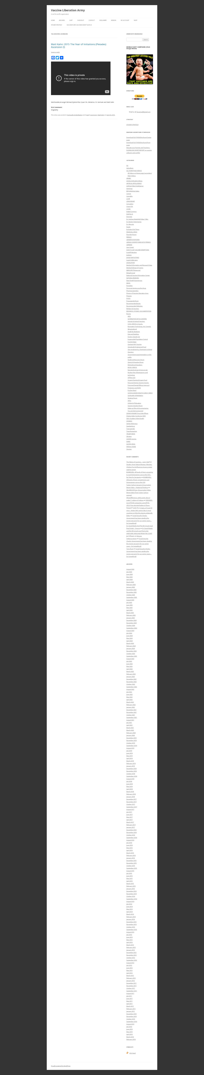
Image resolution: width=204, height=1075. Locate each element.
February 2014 (131, 917)
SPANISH (129, 421)
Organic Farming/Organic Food (137, 380)
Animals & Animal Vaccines (136, 321)
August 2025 (130, 600)
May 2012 (129, 970)
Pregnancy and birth (134, 388)
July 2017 (129, 812)
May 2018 (129, 786)
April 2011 (129, 1004)
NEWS (128, 283)
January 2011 (130, 1011)
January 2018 (130, 797)
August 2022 (130, 689)
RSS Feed (133, 1053)
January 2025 (130, 618)
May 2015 (129, 878)
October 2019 (130, 743)
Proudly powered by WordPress (60, 1066)
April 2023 (129, 669)
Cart (71, 20)
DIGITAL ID (129, 214)
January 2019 (130, 766)
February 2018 (131, 794)
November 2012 (131, 955)
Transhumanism (131, 431)
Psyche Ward (132, 390)
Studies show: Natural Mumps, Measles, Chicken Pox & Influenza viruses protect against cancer (139, 467)
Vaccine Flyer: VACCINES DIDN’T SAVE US (79, 25)
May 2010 (129, 1032)
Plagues (129, 296)
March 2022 (130, 702)
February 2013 (131, 947)
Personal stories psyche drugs (136, 288)
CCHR (128, 199)
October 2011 (130, 988)
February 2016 (131, 855)
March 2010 (130, 1037)
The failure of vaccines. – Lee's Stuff (138, 462)
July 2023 (129, 661)
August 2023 (130, 659)
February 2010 (131, 1039)
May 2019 (129, 756)
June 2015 (129, 876)
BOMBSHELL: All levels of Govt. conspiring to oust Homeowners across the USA (138, 479)
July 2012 (129, 965)
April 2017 (129, 820)
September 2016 (131, 838)
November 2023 (131, 651)
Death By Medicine (134, 332)
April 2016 (129, 850)
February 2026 (131, 585)
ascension (93, 115)
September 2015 (131, 868)
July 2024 (129, 633)
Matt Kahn (101, 115)
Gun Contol (130, 247)
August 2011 (130, 993)
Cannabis (129, 196)
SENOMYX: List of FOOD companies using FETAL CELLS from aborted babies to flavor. (139, 502)
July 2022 (129, 692)
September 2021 (131, 717)
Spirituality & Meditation (74, 115)
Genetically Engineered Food (137, 347)
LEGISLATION (130, 263)
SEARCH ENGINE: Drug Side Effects (137, 413)
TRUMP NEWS (130, 434)
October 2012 (130, 958)
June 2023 (129, 664)
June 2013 (129, 937)
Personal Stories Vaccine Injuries (138, 383)
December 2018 (131, 769)
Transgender (130, 429)
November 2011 (131, 986)
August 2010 (130, 1024)
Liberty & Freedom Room (135, 362)
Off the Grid (131, 378)
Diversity (129, 217)
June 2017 (129, 815)
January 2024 (130, 648)
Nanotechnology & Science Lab (138, 370)
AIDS (129, 316)
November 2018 (131, 771)
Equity (128, 227)
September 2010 (131, 1022)
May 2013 (129, 940)
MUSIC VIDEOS (132, 367)
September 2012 (131, 960)
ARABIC (128, 178)
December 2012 (131, 953)
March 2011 (130, 1006)
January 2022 (130, 707)
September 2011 (131, 991)
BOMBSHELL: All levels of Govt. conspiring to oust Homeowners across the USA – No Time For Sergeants (139, 474)
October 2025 (130, 595)
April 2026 (129, 579)
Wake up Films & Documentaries (138, 408)
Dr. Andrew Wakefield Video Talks (137, 219)
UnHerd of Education (134, 403)
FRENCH (128, 237)
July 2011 (129, 996)
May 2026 (129, 577)
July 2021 (129, 723)
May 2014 (129, 909)
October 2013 (130, 927)
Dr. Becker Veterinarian (133, 222)
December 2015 (131, 861)
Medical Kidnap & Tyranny (134, 268)
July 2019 (129, 751)
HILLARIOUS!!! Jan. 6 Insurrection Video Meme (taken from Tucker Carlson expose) (138, 492)
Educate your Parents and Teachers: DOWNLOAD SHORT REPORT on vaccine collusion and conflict (139, 150)
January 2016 (130, 858)
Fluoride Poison (131, 235)
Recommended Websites (134, 306)
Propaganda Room (132, 301)
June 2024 (129, 636)
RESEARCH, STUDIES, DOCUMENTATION (138, 311)
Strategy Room (132, 398)
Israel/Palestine (131, 252)
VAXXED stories (131, 439)
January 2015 (130, 889)
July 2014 (129, 904)
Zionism (129, 449)
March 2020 (130, 730)
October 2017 (130, 804)
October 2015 (130, 866)
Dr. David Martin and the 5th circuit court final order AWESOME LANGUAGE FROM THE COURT (139, 530)
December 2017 (131, 799)
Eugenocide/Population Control (138, 339)
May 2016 (129, 848)
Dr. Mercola (130, 224)
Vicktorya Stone (131, 539)
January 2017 (130, 827)
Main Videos (132, 176)
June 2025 (129, 605)
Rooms (128, 314)
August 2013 (130, 932)
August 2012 (130, 963)
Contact (92, 20)
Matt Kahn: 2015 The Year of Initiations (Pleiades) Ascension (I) (78, 46)
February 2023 (131, 674)
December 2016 (131, 830)
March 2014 (130, 914)
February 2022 (131, 705)
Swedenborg (130, 426)
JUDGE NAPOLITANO (132, 258)
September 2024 (131, 628)
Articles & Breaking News (134, 181)
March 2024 (130, 643)
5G (127, 166)
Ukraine (129, 436)
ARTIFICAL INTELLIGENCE (134, 183)
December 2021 (131, 710)
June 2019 (129, 753)
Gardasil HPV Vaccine (135, 344)
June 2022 (129, 694)
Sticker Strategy (56, 25)
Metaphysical (130, 273)
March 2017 (130, 822)
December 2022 (131, 679)
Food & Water (132, 342)
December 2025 (131, 590)
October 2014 (130, 896)
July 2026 (129, 572)
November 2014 (131, 894)
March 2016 (130, 853)
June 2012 (129, 968)
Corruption (129, 204)
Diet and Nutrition (133, 334)
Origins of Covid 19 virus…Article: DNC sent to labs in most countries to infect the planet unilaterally (139, 510)
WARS (128, 441)
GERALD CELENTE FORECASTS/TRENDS (138, 242)
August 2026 (130, 569)
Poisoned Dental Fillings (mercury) (138, 385)
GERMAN (129, 245)
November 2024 (131, 623)
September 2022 (131, 687)
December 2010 (131, 1014)
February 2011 (131, 1009)
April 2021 (129, 725)
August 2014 (130, 901)
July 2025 (129, 602)
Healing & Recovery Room (136, 360)
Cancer (128, 194)
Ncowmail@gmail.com (143, 112)
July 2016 (129, 843)
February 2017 (131, 825)
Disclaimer (102, 20)
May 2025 (129, 608)
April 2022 (129, 700)
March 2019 (130, 761)
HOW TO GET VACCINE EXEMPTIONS (137, 250)
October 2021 (130, 715)
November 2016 (131, 832)
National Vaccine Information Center (138, 275)
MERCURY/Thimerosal (133, 270)
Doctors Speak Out (134, 337)
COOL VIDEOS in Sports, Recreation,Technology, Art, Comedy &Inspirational (139, 326)
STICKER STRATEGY (132, 125)
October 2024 (130, 625)
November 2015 (131, 863)
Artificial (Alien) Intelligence (134, 186)
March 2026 (130, 582)
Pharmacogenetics (132, 291)
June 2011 (129, 999)
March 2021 (130, 728)
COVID (128, 209)
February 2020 (131, 733)
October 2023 (130, 654)
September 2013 (131, 930)
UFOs (129, 401)
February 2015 (131, 886)
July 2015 (129, 873)
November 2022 (131, 682)
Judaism (129, 255)
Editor (128, 516)
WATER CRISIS (130, 444)
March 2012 (130, 976)
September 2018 (131, 776)
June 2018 (129, 784)
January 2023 (130, 677)
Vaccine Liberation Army (68, 10)
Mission (113, 20)
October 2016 (130, 835)
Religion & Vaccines (132, 309)
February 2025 (131, 615)
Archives (62, 20)
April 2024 (129, 641)
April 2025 (129, 610)
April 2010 (129, 1034)
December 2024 (131, 620)
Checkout (80, 20)
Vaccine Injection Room (135, 406)
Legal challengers (132, 260)
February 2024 (131, 646)
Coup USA (129, 206)
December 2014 (131, 891)
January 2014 (130, 919)
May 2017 (129, 817)
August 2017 (130, 809)
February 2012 (131, 978)
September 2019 (131, 746)
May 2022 (129, 697)
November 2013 (131, 924)
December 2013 (131, 922)
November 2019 (131, 740)
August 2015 (130, 871)
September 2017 (131, 807)
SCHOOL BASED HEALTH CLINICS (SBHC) (140, 393)
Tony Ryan (129, 549)
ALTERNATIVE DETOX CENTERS (137, 319)
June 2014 (129, 907)
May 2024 (129, 638)
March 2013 (130, 945)
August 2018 (130, 779)
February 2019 (131, 763)
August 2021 (130, 720)
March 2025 (130, 613)
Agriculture (129, 168)
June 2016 (129, 845)
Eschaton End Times (132, 229)
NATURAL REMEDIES (132, 278)
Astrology (129, 189)
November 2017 (131, 802)
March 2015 (130, 884)
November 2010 (131, 1016)
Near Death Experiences (134, 280)
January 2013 (130, 950)
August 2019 (130, 748)
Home (53, 20)
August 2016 (130, 840)
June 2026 (129, 574)
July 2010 (129, 1027)
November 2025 (131, 592)
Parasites (129, 286)
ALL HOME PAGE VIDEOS (134, 171)
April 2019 (129, 758)
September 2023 (131, 656)
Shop (135, 20)
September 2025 (131, 597)
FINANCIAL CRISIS (131, 232)
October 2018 (130, 774)
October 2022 (130, 684)
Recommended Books (133, 303)
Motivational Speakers (135, 365)
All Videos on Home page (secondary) (140, 173)
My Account (125, 20)
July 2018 (129, 781)
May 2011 (129, 1001)
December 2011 (131, 983)
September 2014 (131, 899)
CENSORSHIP (130, 201)
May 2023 (129, 666)
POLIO (128, 298)
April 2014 (129, 912)
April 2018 (129, 789)
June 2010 (129, 1029)
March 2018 (130, 792)
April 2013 (129, 942)
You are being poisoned (135, 411)
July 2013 (129, 935)
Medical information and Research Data (139, 265)
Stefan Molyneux (131, 424)
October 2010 (130, 1019)
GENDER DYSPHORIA (133, 240)
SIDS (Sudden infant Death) (135, 418)
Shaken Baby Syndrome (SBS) (136, 416)
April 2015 (129, 881)
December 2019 (131, 738)
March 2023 (130, 671)
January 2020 (130, 735)
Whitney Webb (131, 447)
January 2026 (130, 587)
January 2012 (130, 981)
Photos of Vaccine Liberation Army (137, 293)
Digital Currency (131, 212)
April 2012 (129, 973)
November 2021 (131, 712)
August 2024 (130, 631)
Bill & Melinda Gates (132, 191)
